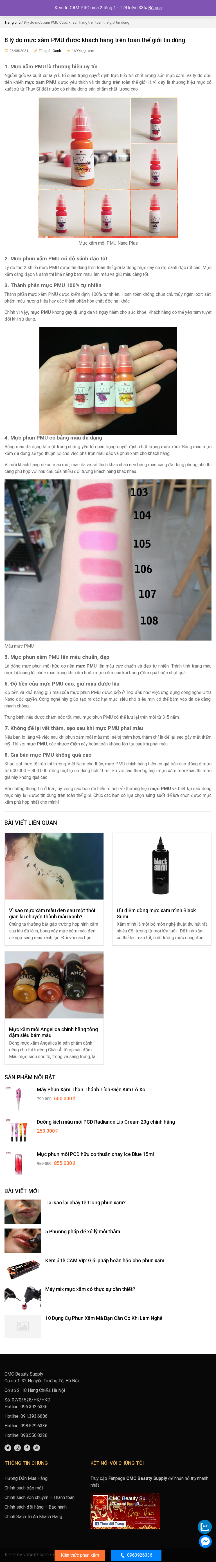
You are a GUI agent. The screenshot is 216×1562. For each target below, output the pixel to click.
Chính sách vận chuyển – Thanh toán (39, 1497)
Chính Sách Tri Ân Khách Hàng (33, 1516)
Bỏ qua (155, 7)
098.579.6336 (34, 1425)
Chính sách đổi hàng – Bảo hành (35, 1507)
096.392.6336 (34, 1406)
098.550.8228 (34, 1435)
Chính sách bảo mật (23, 1488)
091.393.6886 (34, 1416)
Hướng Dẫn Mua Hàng (26, 1478)
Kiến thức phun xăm (80, 1555)
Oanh (57, 51)
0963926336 (139, 1555)
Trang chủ (12, 22)
